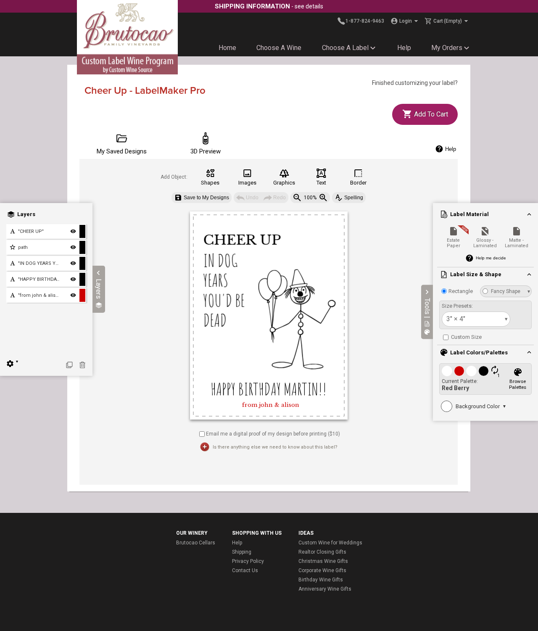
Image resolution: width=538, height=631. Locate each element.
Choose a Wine (278, 48)
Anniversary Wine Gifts (324, 589)
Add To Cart (430, 114)
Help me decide (491, 258)
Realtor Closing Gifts (322, 552)
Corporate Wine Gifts (322, 570)
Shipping (241, 552)
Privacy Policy (248, 561)
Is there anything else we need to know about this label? (275, 447)
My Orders (446, 48)
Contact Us (245, 570)
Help (404, 48)
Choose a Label (345, 48)
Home (227, 48)
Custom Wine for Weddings (330, 543)
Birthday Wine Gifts (320, 580)
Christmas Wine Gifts (323, 561)
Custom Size (466, 337)
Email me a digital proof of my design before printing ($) (273, 433)
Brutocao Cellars (195, 543)
